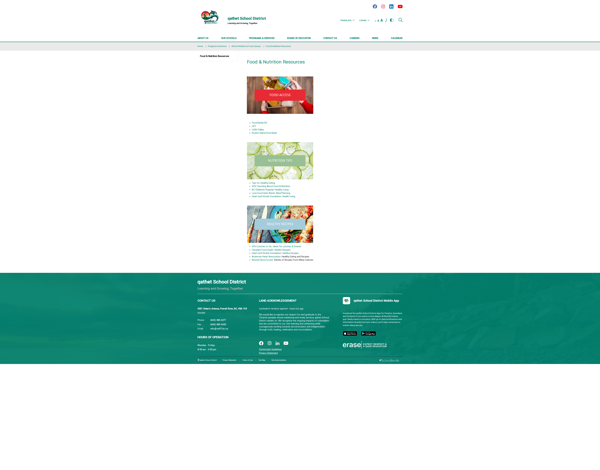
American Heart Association (266, 256)
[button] (400, 21)
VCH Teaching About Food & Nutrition (271, 186)
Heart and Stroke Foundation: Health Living (273, 196)
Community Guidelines (270, 349)
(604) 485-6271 (218, 320)
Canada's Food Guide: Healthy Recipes (271, 250)
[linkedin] (277, 343)
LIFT (254, 126)
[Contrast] (391, 20)
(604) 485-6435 (218, 324)
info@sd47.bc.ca (219, 328)
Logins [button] (362, 20)
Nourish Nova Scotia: (262, 260)
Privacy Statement (268, 353)
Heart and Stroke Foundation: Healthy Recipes (275, 253)
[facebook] (261, 343)
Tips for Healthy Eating (263, 183)
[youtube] (286, 343)
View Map (201, 313)
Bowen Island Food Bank (264, 133)
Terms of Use (247, 360)
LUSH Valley (258, 129)
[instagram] (269, 343)
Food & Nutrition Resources (214, 56)
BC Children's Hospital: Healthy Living (270, 189)
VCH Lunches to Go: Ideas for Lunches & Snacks (276, 246)
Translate (345, 20)
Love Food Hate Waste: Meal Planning (271, 193)
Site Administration (278, 360)
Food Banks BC (260, 122)
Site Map (262, 360)
